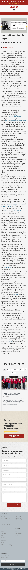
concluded (7, 267)
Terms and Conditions (21, 568)
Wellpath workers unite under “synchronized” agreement (11, 393)
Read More (6, 406)
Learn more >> (14, 3)
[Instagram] (10, 524)
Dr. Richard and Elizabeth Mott (15, 121)
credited (10, 341)
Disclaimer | (8, 568)
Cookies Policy (13, 568)
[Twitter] (5, 524)
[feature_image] (14, 383)
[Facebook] (2, 524)
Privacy (4, 568)
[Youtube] (12, 524)
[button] (14, 10)
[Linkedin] (7, 524)
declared (16, 294)
